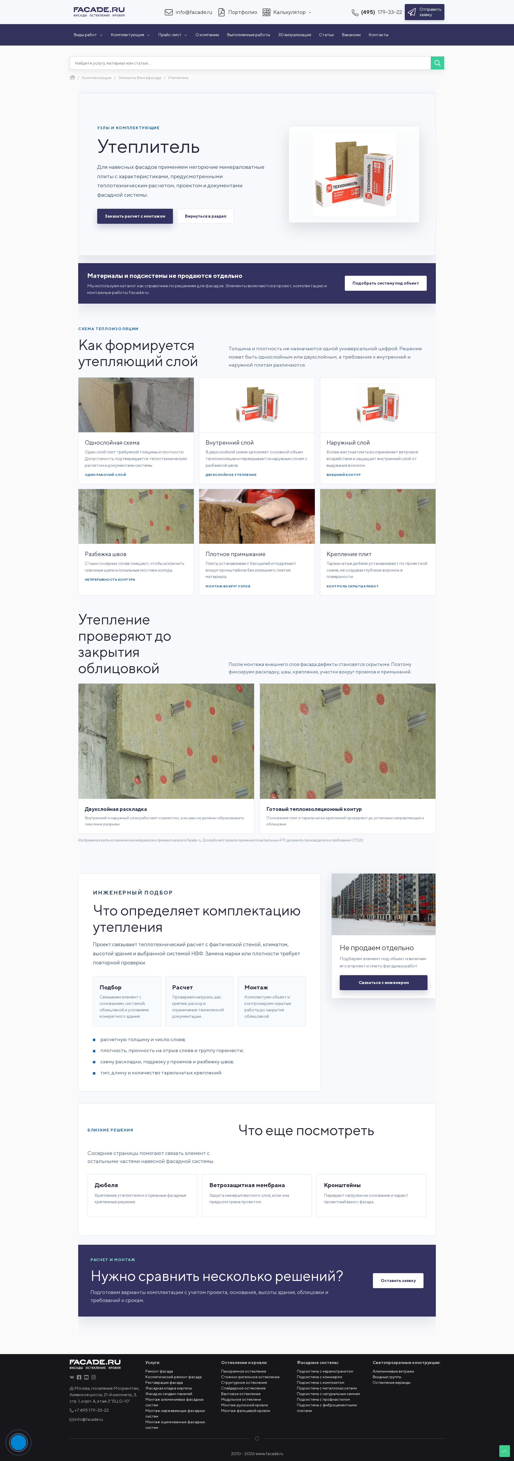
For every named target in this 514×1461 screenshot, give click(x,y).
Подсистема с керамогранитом (325, 1371)
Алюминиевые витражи (393, 1371)
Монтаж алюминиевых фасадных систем (174, 1402)
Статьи (326, 34)
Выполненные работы (248, 34)
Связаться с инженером (384, 982)
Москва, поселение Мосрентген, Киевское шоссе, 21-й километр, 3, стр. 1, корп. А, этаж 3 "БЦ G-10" (104, 1395)
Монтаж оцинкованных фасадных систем (175, 1425)
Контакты (378, 34)
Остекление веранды (391, 1382)
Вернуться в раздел (205, 216)
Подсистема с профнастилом (323, 1399)
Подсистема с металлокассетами (327, 1388)
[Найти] (437, 63)
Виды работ (85, 34)
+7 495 (91, 1410)
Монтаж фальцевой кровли (245, 1410)
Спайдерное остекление (243, 1388)
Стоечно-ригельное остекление (250, 1377)
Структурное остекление (244, 1382)
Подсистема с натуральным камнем (328, 1394)
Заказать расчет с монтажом (135, 216)
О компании (207, 34)
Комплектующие (127, 34)
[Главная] (72, 78)
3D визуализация (294, 34)
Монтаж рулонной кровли (244, 1405)
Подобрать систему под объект (386, 283)
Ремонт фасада (159, 1371)
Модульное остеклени (241, 1399)
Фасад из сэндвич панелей (168, 1394)
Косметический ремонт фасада (173, 1377)
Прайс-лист (170, 34)
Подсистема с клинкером (319, 1377)
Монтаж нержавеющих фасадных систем (175, 1413)
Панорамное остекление (243, 1371)
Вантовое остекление (240, 1394)
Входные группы (387, 1377)
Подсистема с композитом (320, 1382)
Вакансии (351, 34)
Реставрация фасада (164, 1382)
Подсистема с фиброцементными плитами (327, 1408)
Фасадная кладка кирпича (168, 1388)
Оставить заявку (398, 1280)
